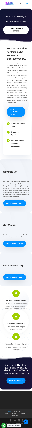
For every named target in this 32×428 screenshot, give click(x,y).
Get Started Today (14, 203)
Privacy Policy (18, 411)
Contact (22, 413)
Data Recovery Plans (14, 112)
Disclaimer (15, 415)
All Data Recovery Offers (16, 30)
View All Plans (16, 381)
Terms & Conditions (11, 413)
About (10, 411)
